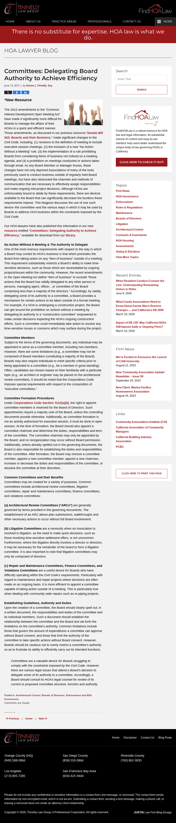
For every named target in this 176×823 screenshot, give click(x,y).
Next (43, 718)
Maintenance (124, 213)
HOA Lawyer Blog (22, 9)
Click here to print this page (142, 473)
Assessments (125, 246)
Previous (12, 718)
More (167, 21)
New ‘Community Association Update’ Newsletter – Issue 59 (140, 374)
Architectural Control (28, 695)
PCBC (120, 446)
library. (71, 235)
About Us (33, 21)
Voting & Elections (128, 251)
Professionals (99, 21)
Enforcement (73, 695)
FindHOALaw (155, 8)
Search (141, 89)
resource (10, 230)
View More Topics (127, 257)
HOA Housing (125, 240)
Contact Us (132, 21)
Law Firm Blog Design (153, 812)
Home (10, 21)
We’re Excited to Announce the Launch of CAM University (141, 359)
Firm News (123, 190)
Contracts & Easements (131, 235)
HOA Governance (127, 196)
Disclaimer (130, 737)
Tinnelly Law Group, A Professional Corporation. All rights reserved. (68, 812)
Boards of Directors (53, 695)
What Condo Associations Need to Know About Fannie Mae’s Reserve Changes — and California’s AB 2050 (140, 306)
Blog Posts (165, 737)
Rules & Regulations (129, 207)
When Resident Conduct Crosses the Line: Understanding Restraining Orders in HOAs (140, 285)
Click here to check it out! (142, 162)
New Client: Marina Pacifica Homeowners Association (133, 389)
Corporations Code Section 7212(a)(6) (41, 403)
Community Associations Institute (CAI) (141, 421)
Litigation (122, 224)
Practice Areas (64, 21)
